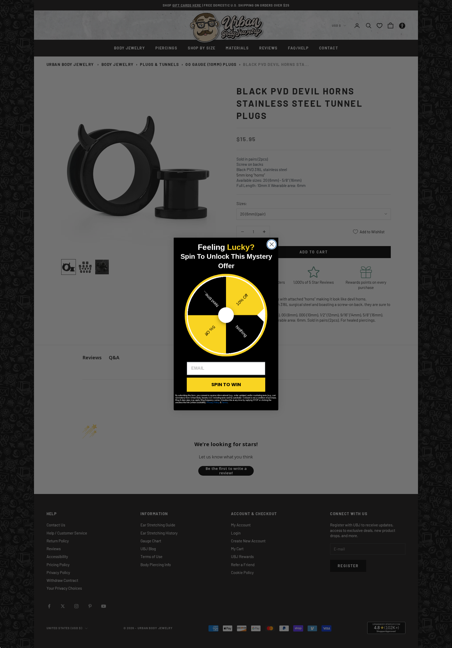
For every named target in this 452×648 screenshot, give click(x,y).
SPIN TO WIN (226, 384)
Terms (225, 402)
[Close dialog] (271, 244)
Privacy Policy (213, 402)
